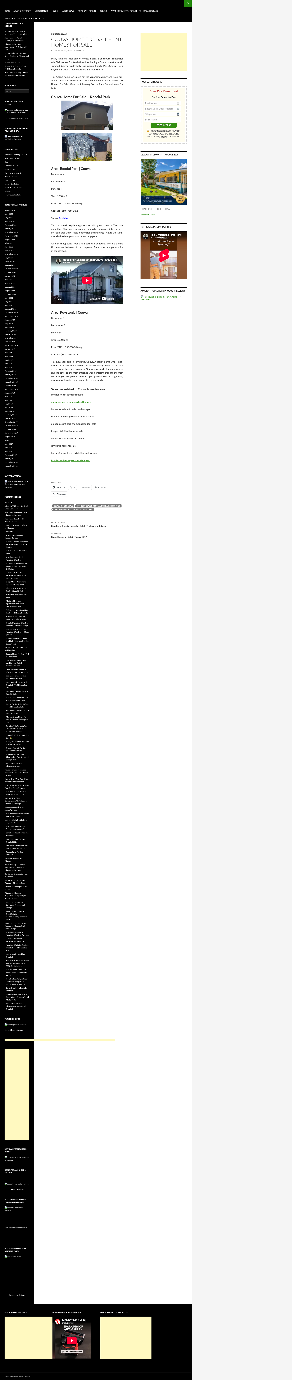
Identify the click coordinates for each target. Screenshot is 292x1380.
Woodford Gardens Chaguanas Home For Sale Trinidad (16, 1006)
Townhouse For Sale (87, 11)
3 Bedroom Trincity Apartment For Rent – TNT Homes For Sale (16, 575)
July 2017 (8, 440)
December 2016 (11, 462)
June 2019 (9, 356)
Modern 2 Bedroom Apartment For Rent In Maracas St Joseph (15, 604)
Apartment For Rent (22, 11)
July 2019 (8, 353)
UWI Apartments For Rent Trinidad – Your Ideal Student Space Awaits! (17, 641)
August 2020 (10, 320)
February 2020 (11, 331)
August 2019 (10, 349)
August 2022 (10, 290)
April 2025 (9, 247)
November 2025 (11, 232)
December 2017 (11, 422)
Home (7, 11)
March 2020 (9, 327)
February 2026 (11, 225)
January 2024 (10, 265)
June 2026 (9, 214)
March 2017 (9, 451)
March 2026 (9, 221)
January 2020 (10, 334)
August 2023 (10, 276)
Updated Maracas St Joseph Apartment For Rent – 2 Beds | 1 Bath (17, 632)
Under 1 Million (42, 11)
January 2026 (10, 228)
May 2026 (9, 217)
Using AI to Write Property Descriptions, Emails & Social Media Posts (17, 997)
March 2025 (9, 250)
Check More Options (17, 1295)
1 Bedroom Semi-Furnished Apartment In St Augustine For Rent (17, 544)
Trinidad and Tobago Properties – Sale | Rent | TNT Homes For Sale (16, 896)
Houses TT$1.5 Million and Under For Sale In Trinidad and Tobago (17, 56)
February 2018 (11, 415)
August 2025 (10, 239)
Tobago (103, 11)
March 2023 (9, 283)
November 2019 (11, 338)
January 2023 (10, 287)
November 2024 (11, 254)
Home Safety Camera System (17, 118)
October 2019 (10, 342)
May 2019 (9, 360)
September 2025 (11, 236)
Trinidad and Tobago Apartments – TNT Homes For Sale (16, 47)
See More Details (148, 214)
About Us (8, 502)
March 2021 (9, 305)
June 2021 (9, 298)
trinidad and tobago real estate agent (70, 460)
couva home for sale (63, 506)
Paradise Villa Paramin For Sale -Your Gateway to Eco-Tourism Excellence (16, 729)
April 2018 (9, 407)
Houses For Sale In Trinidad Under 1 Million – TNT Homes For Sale (16, 772)
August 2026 (10, 210)
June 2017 (9, 444)
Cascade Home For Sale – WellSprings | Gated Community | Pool (16, 663)
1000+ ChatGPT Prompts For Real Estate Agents (25, 18)
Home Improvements (13, 173)
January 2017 (10, 458)
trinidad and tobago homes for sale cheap (73, 510)
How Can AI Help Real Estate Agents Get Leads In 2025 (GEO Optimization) (17, 963)
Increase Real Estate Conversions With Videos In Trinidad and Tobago (16, 801)
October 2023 (10, 272)
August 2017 (10, 437)
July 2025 (8, 243)
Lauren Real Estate (12, 184)
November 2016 (11, 466)
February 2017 (11, 455)
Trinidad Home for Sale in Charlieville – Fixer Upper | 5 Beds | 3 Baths (17, 757)
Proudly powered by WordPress (17, 1376)
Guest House (10, 169)
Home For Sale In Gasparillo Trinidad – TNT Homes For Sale (17, 685)
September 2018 (11, 389)
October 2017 (10, 429)
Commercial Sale (11, 165)
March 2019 (9, 367)
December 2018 (11, 378)
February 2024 (11, 261)
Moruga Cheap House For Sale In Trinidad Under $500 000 (17, 719)
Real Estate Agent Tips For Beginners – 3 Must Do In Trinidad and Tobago (15, 867)
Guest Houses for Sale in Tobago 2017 (69, 535)
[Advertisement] (164, 52)
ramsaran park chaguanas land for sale (71, 401)
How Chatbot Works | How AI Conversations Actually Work (16, 972)
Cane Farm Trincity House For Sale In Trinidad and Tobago (78, 524)
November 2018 (11, 382)
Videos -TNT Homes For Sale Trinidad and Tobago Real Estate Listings (16, 926)
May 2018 (9, 404)
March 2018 (9, 411)
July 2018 (8, 396)
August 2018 (10, 393)
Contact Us (9, 531)
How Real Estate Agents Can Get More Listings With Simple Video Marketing (17, 981)
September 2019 (11, 345)
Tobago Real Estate (12, 62)
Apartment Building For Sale (16, 154)
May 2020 (9, 323)
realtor (80, 50)
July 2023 (8, 280)
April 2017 (9, 447)
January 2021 (10, 309)
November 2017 (11, 426)
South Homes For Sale (13, 187)
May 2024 (9, 258)
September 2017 (11, 433)
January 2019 (10, 374)
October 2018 (10, 385)
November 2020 (11, 312)
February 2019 (11, 371)
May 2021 (9, 301)
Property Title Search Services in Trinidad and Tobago (15, 905)
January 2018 (10, 418)
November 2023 (11, 269)
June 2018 (9, 400)
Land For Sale (68, 11)
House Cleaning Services (14, 1030)
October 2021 (10, 294)
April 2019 (9, 363)
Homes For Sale (59, 34)
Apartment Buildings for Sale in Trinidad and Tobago (134, 11)
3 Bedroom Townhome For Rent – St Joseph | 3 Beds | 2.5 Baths (17, 566)
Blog (55, 11)
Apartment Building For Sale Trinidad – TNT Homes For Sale (17, 948)
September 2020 (11, 316)
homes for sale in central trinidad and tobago (98, 506)
